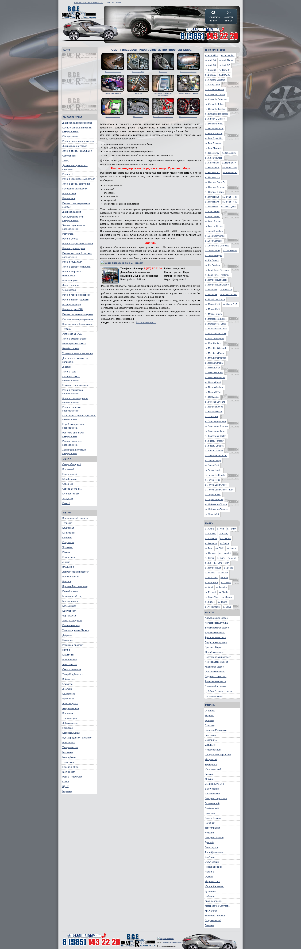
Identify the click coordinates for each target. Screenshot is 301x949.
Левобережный (213, 749)
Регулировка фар (71, 304)
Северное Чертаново (216, 798)
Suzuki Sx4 (212, 465)
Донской (209, 842)
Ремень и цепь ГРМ (72, 309)
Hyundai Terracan (215, 187)
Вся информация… (146, 322)
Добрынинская (70, 723)
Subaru (227, 597)
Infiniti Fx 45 (212, 202)
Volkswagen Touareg (216, 509)
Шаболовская (69, 659)
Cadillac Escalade (215, 80)
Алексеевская (69, 664)
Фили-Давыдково (214, 852)
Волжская (67, 713)
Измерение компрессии (74, 188)
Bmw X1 (210, 70)
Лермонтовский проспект (75, 571)
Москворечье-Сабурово (217, 906)
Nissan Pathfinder (215, 377)
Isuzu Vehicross (214, 226)
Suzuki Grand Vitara (216, 455)
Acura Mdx (211, 55)
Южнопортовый (213, 769)
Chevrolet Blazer (214, 89)
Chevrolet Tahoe (214, 104)
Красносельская (71, 732)
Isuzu (221, 558)
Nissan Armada (214, 363)
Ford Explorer (213, 143)
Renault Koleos (214, 407)
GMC (219, 548)
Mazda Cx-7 (230, 304)
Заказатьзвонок (228, 19)
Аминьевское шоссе (215, 681)
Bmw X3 (224, 70)
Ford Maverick (213, 148)
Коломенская (69, 606)
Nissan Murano (214, 372)
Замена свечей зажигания (76, 183)
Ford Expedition (214, 138)
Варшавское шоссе (215, 632)
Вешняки (209, 925)
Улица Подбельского (73, 674)
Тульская (67, 523)
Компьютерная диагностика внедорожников (76, 129)
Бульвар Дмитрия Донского (76, 737)
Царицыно (210, 745)
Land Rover (221, 563)
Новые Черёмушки (72, 776)
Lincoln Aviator (228, 294)
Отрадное (67, 640)
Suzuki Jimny (213, 460)
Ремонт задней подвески (75, 299)
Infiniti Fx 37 (229, 197)
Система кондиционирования (77, 319)
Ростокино (210, 735)
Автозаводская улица (216, 623)
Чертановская (69, 615)
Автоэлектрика (70, 280)
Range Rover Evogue (217, 285)
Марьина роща (212, 881)
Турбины (66, 329)
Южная (66, 552)
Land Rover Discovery (217, 270)
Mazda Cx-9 (212, 309)
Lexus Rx (211, 294)
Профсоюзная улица (216, 642)
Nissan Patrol (213, 382)
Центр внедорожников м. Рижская (124, 263)
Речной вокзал (70, 591)
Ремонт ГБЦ (68, 174)
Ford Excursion (213, 133)
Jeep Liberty (212, 250)
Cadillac (210, 533)
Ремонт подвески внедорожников (71, 409)
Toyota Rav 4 (213, 494)
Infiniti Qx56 (228, 206)
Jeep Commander (215, 236)
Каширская (68, 528)
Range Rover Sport (215, 280)
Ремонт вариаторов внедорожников (72, 392)
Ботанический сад (72, 596)
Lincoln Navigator (215, 299)
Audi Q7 (224, 65)
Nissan (226, 582)
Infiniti (209, 558)
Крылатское (68, 693)
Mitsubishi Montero (215, 358)
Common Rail (69, 155)
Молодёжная (69, 757)
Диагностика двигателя (74, 146)
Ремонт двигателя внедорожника (72, 443)
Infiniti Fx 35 (212, 197)
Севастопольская (71, 669)
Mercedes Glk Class (216, 328)
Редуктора (67, 234)
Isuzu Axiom (212, 211)
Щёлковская (68, 772)
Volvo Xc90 (212, 514)
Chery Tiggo (212, 84)
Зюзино (209, 774)
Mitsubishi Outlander (216, 348)
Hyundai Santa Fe (215, 182)
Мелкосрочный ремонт (74, 343)
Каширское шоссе (214, 666)
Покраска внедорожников (75, 385)
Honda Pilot (229, 167)
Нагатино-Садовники (215, 730)
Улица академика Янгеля (75, 630)
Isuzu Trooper (213, 221)
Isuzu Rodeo (212, 216)
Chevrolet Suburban (216, 99)
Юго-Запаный (69, 479)
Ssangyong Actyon (215, 421)
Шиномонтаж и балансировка (77, 324)
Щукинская (68, 698)
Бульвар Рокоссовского (74, 586)
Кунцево (209, 720)
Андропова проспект (215, 676)
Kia (208, 563)
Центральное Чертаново (218, 754)
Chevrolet (211, 538)
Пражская (67, 728)
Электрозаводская (72, 620)
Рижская (66, 581)
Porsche (221, 587)
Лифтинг (66, 366)
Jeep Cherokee (214, 231)
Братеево (210, 813)
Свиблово (67, 684)
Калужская (68, 542)
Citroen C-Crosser (215, 119)
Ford (209, 548)
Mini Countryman (214, 338)
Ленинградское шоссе (216, 662)
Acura (209, 529)
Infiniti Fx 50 (229, 202)
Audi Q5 (210, 65)
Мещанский (211, 759)
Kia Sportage (213, 265)
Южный (66, 503)
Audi (220, 529)
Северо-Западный (71, 464)
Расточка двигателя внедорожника (73, 434)
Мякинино (67, 752)
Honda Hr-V (212, 167)
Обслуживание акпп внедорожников (72, 218)
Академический (213, 920)
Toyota (222, 602)
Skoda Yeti (211, 416)
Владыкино (68, 567)
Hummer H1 (212, 172)
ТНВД (65, 160)
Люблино (67, 689)
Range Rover (213, 568)
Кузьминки (68, 654)
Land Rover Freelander (217, 275)
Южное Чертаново (214, 886)
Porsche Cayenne (215, 402)
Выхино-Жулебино (214, 784)
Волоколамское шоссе (217, 627)
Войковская (68, 679)
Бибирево (210, 896)
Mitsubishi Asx (213, 343)
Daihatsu (211, 543)
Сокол (65, 781)
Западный (67, 498)
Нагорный (210, 823)
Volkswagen (212, 607)
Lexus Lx (226, 289)
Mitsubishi (211, 582)
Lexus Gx (211, 289)
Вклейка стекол (70, 348)
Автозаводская (70, 703)
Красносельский (213, 901)
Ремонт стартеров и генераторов (72, 273)
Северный (67, 484)
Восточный (68, 469)
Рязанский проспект (72, 645)
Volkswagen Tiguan (216, 504)
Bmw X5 (210, 75)
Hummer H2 (230, 172)
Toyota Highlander (215, 475)
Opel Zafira (212, 397)
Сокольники (68, 557)
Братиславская (70, 601)
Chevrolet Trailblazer (216, 114)
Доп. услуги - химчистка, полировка (75, 360)
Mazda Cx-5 (212, 304)
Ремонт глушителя (72, 262)
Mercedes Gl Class (215, 324)
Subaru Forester (214, 441)
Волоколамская (70, 576)
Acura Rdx (227, 55)
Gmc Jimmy (229, 153)
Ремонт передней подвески (76, 295)
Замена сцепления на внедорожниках (73, 227)
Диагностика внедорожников (77, 122)
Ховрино (209, 832)
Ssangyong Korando (216, 426)
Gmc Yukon (212, 163)
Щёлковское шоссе (215, 671)
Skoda (223, 592)
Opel (209, 587)
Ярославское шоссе (215, 637)
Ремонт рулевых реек (73, 248)
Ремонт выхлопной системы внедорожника (77, 255)
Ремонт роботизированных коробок (76, 205)
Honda (231, 548)
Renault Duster (213, 411)
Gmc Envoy (212, 153)
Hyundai (225, 553)
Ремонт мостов (70, 238)
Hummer (210, 553)
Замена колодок (70, 285)
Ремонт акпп (68, 198)
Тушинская (68, 762)
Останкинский (212, 803)
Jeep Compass (213, 241)
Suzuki (210, 602)
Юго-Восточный (70, 493)
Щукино (209, 876)
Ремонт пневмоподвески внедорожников (75, 400)
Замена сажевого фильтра (76, 266)
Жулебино (67, 547)
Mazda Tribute (213, 314)
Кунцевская (68, 532)
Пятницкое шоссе (214, 696)
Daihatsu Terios (214, 124)
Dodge (224, 543)
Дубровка (67, 635)
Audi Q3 (210, 60)
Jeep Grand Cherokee (217, 246)
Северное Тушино (214, 837)
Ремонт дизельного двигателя (78, 141)
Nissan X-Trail (213, 392)
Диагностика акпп (71, 212)
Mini (224, 577)
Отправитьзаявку (213, 19)
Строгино (67, 537)
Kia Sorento (212, 260)
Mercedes (211, 577)
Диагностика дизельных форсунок (75, 167)
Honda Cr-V (229, 163)
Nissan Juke (212, 368)
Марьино (67, 791)
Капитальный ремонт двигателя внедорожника (79, 417)
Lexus (228, 568)
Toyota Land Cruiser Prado (219, 490)
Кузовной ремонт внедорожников (71, 378)
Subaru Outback (214, 446)
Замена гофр (69, 371)
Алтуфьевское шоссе (216, 618)
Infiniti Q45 (211, 206)
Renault (210, 592)
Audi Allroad (226, 60)
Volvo (227, 607)
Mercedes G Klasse (216, 319)
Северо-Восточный (72, 488)
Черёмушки (211, 764)
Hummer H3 (212, 177)
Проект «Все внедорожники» (174, 942)
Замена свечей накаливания (77, 151)
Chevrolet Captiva (215, 94)
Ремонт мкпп (69, 193)
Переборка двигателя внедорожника (73, 426)
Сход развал (69, 290)
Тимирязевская (70, 747)
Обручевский (212, 862)
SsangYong (212, 597)
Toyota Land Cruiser (216, 485)
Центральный (69, 474)
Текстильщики (69, 718)
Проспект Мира (213, 647)
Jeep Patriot (230, 250)
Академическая (70, 708)
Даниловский (212, 788)
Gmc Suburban (213, 158)
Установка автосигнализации (77, 353)
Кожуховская (69, 610)
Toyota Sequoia (214, 499)
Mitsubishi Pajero (215, 353)
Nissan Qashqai (214, 387)
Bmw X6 (224, 75)
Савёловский (212, 808)
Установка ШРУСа (72, 334)
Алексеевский (212, 793)
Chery (223, 533)
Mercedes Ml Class (215, 333)
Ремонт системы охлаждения (77, 314)
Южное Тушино (213, 818)
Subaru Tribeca (214, 450)
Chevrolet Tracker (215, 109)
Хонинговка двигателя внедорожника (74, 451)
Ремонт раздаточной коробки (77, 243)
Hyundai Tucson (214, 192)
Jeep (232, 558)
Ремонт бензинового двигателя (78, 179)
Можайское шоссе (214, 652)
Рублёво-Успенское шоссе (219, 691)
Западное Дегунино (215, 915)
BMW (231, 529)
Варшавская (68, 742)
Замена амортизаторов (74, 338)
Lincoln (210, 572)
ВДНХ (65, 786)
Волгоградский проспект (75, 518)
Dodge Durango (214, 128)
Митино (66, 650)
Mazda (223, 572)
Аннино (66, 562)
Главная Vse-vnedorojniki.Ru (88, 3)
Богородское (211, 847)
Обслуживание (70, 136)
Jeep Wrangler (213, 255)
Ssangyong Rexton (215, 436)
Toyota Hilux (212, 480)
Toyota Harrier (213, 470)
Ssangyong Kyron (215, 431)
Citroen (225, 538)
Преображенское (213, 867)
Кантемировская (71, 625)
